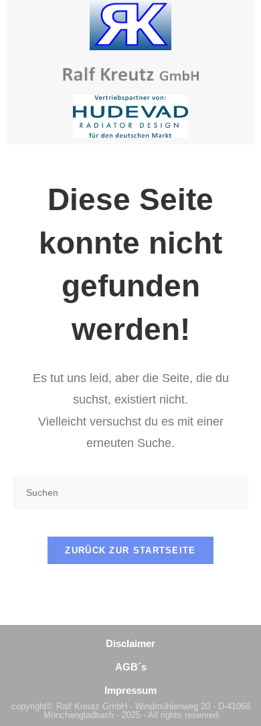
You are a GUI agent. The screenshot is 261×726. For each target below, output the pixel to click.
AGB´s (131, 666)
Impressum (130, 690)
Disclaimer (130, 643)
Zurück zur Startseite (130, 550)
